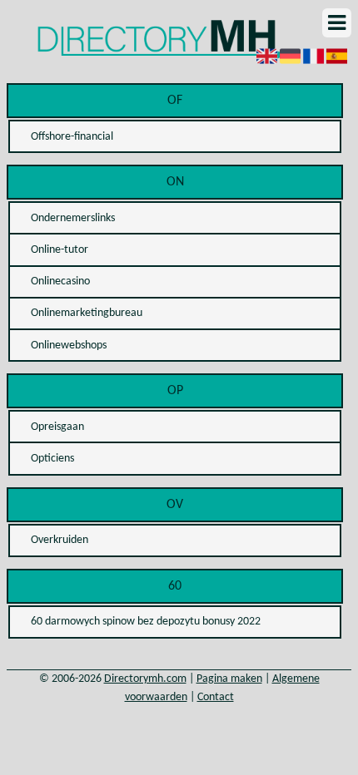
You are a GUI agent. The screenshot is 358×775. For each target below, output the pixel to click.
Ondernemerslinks (73, 218)
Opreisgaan (57, 427)
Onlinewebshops (69, 345)
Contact (215, 697)
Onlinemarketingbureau (86, 313)
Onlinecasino (60, 281)
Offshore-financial (72, 137)
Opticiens (52, 458)
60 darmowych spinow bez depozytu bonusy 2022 (146, 621)
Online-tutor (59, 250)
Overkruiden (59, 540)
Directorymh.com (145, 679)
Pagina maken (229, 679)
